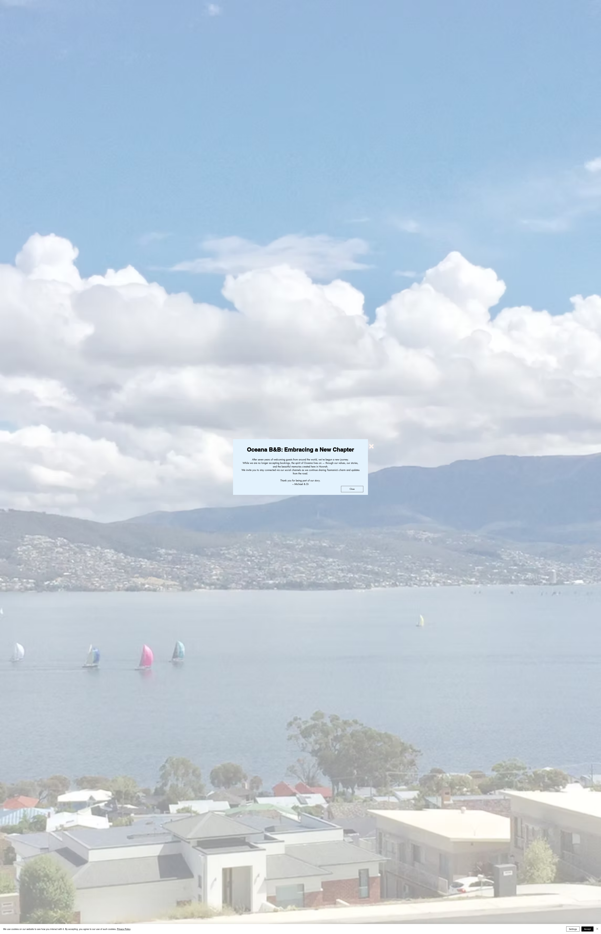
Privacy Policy (124, 929)
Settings (573, 929)
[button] (371, 446)
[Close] (597, 928)
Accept (587, 929)
